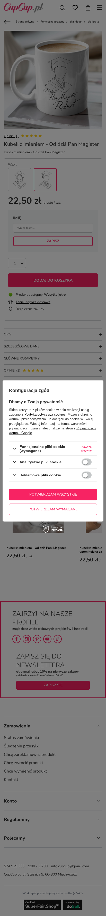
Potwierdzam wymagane (53, 509)
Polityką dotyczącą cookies (45, 414)
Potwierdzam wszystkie (53, 494)
